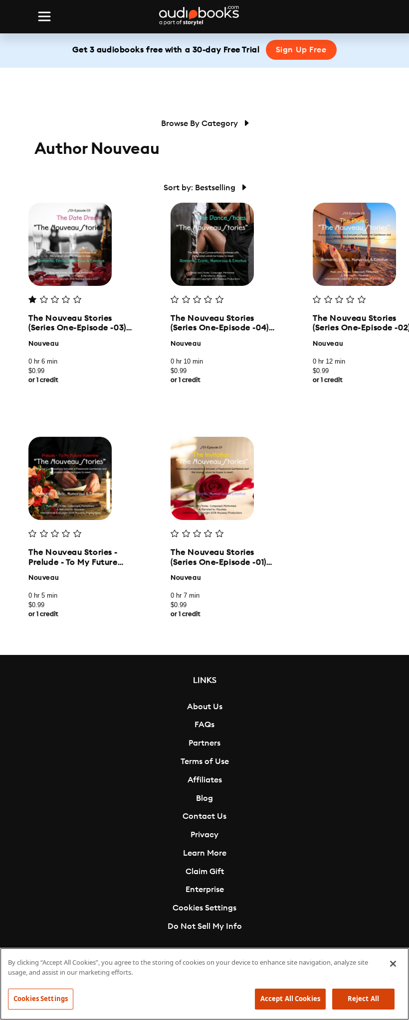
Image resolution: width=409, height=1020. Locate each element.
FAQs (204, 725)
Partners (204, 743)
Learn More (204, 853)
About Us (204, 707)
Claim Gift (205, 872)
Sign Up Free (301, 50)
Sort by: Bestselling (200, 188)
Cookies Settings (204, 908)
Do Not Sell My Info (205, 926)
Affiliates (205, 780)
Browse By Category (200, 124)
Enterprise (205, 889)
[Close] (393, 964)
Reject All (363, 998)
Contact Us (204, 816)
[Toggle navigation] (44, 16)
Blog (204, 798)
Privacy (204, 835)
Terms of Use (205, 761)
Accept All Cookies (290, 998)
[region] (204, 984)
